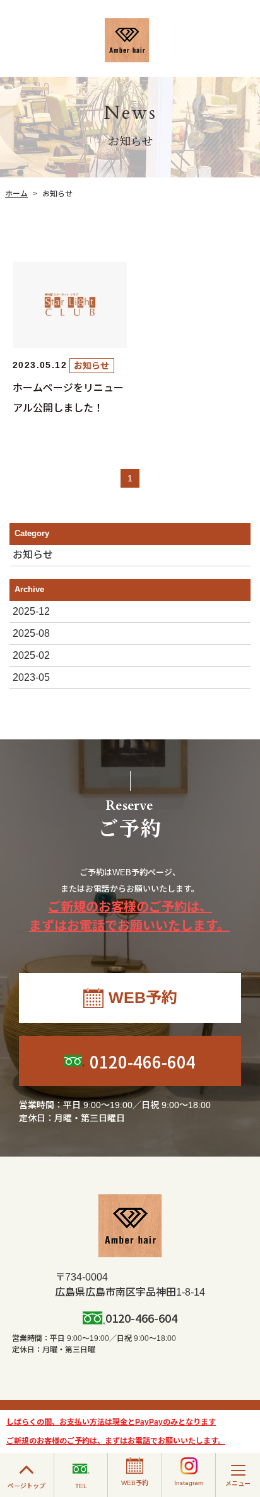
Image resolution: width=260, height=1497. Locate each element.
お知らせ (33, 554)
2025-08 (31, 633)
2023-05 (31, 677)
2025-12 (31, 611)
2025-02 (31, 655)
